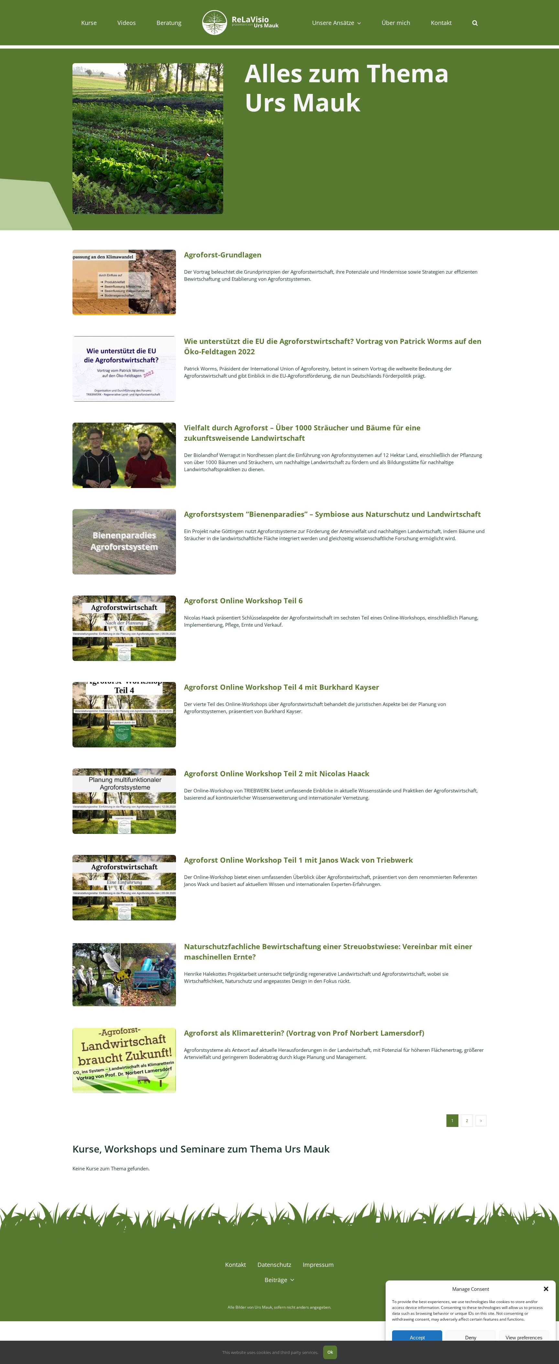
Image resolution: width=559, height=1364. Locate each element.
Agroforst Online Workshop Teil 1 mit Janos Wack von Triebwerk (298, 860)
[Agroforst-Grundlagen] (124, 282)
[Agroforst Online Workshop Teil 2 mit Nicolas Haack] (124, 801)
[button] (546, 1289)
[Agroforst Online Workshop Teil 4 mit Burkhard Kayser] (124, 714)
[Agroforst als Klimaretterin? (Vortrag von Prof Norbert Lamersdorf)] (124, 1060)
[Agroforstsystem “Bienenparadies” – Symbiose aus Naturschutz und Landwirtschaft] (124, 541)
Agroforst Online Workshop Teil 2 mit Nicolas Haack (276, 773)
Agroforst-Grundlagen (222, 254)
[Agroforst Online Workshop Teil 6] (124, 628)
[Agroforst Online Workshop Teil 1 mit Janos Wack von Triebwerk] (124, 887)
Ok (330, 1352)
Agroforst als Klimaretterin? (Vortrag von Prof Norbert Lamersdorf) (304, 1033)
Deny (471, 1337)
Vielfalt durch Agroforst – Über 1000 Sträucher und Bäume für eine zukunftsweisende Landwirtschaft (302, 433)
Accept (417, 1337)
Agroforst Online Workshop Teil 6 (243, 600)
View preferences (524, 1337)
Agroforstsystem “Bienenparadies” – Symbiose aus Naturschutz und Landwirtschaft (332, 514)
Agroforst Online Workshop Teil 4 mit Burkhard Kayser (281, 687)
